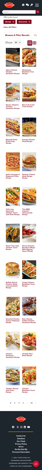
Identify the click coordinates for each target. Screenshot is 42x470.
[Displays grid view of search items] (34, 43)
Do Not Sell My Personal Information (21, 450)
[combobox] (21, 12)
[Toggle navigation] (37, 5)
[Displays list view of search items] (29, 43)
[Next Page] (35, 403)
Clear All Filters (10, 27)
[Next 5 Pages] (27, 403)
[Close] (36, 466)
